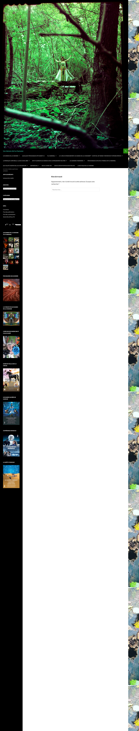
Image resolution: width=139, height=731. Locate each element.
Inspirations (34, 165)
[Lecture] (6, 225)
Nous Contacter (47, 165)
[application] (11, 225)
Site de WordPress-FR (9, 217)
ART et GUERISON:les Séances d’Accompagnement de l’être (49, 160)
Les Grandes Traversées (76, 160)
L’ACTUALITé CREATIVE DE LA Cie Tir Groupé (14, 165)
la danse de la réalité (8, 178)
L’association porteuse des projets (64, 165)
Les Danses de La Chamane (10, 155)
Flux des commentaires (9, 214)
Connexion (6, 209)
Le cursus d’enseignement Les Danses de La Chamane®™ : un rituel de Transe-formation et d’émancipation (90, 155)
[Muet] (15, 225)
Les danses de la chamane (13, 151)
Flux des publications (8, 212)
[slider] (17, 224)
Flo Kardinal (51, 155)
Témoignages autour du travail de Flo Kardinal (101, 160)
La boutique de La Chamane (86, 165)
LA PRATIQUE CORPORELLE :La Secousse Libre (15, 160)
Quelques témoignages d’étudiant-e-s (33, 155)
